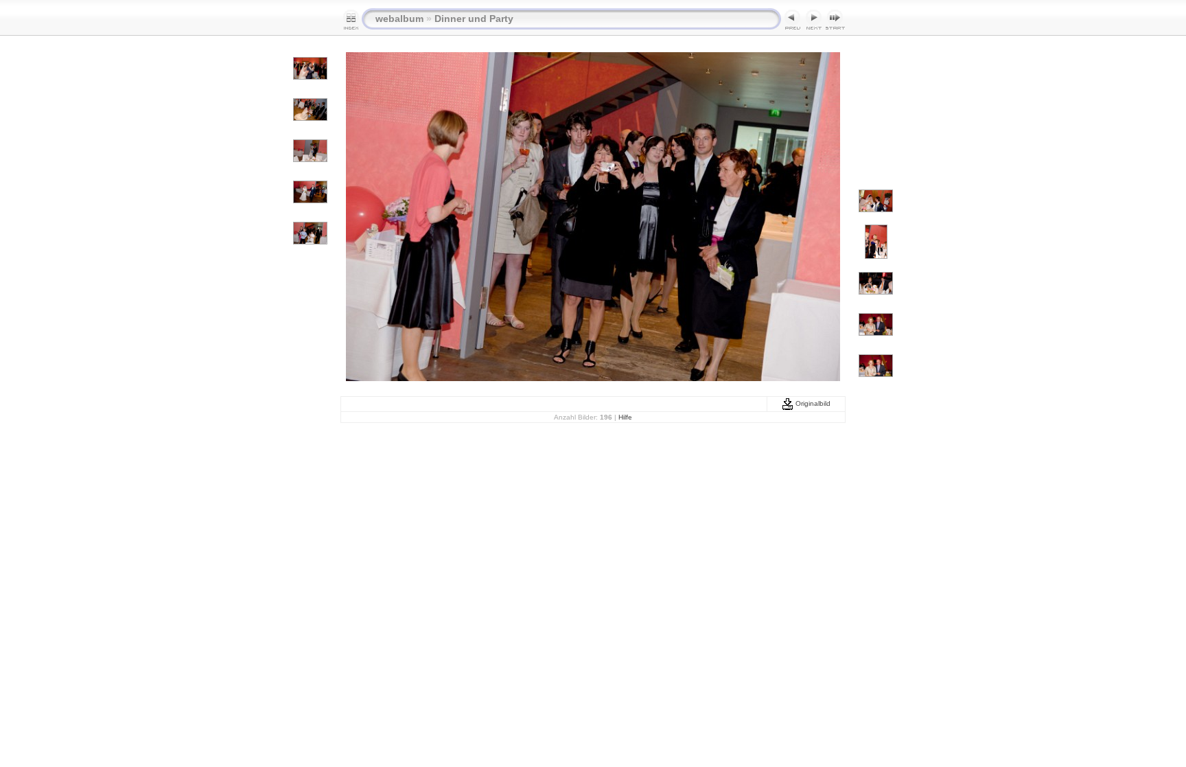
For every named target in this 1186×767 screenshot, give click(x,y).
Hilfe (625, 417)
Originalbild (811, 403)
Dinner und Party (473, 18)
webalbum (399, 18)
